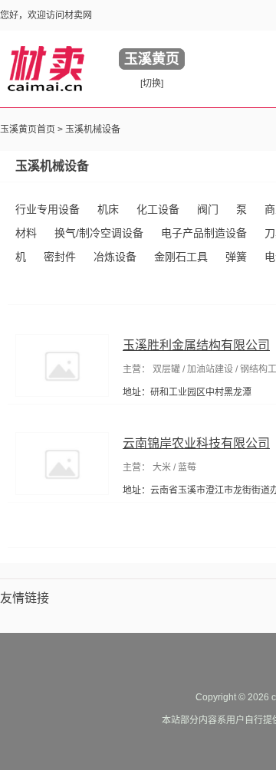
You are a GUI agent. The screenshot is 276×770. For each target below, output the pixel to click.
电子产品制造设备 (204, 233)
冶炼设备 (115, 257)
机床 (108, 209)
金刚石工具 (181, 257)
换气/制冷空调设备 (98, 233)
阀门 (208, 209)
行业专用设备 (47, 209)
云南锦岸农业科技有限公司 (196, 443)
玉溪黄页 (151, 59)
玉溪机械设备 (92, 129)
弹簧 (236, 257)
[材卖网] (46, 68)
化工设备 (157, 209)
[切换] (151, 83)
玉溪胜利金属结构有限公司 (196, 345)
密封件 (60, 257)
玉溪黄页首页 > (32, 129)
